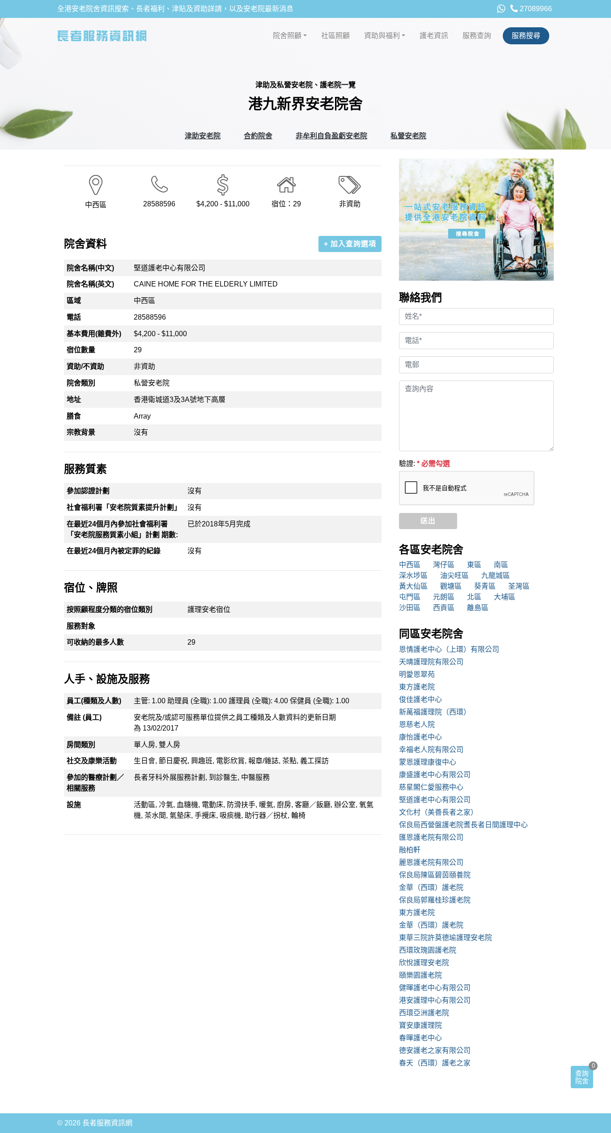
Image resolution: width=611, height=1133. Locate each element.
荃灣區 (519, 586)
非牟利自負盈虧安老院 (331, 136)
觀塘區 (451, 586)
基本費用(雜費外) (94, 334)
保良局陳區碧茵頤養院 (435, 875)
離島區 (477, 607)
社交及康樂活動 (92, 761)
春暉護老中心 (420, 1038)
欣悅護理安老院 (424, 962)
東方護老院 (417, 687)
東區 (474, 565)
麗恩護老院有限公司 (431, 862)
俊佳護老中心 (420, 699)
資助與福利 (382, 35)
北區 (474, 597)
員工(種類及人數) (94, 701)
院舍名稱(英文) (90, 284)
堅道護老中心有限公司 (435, 800)
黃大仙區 (413, 586)
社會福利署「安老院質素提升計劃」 (124, 507)
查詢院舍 (582, 1077)
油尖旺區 (454, 575)
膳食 (74, 416)
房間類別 (81, 744)
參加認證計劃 (88, 491)
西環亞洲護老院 (424, 1013)
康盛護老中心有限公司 (435, 774)
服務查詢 (476, 35)
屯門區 (409, 597)
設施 (74, 804)
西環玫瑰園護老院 (427, 950)
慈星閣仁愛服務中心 (431, 787)
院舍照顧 (287, 35)
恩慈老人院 (417, 724)
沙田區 (409, 607)
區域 (74, 300)
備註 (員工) (84, 717)
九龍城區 (495, 575)
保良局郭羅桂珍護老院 (435, 900)
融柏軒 (409, 850)
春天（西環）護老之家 (435, 1063)
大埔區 (504, 597)
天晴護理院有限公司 (431, 662)
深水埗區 (413, 575)
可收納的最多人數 (95, 642)
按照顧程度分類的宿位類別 (110, 609)
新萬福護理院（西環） (435, 712)
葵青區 (485, 586)
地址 (74, 399)
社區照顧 (335, 35)
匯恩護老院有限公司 (431, 837)
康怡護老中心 (420, 737)
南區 (501, 565)
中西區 (409, 565)
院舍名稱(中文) (90, 268)
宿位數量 (81, 350)
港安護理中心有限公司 (435, 1000)
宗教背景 (81, 432)
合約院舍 (258, 136)
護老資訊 (434, 35)
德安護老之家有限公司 (435, 1050)
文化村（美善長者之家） (438, 812)
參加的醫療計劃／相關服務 (95, 783)
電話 (74, 317)
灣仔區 (443, 565)
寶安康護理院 (420, 1025)
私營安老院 (408, 136)
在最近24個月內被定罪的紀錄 (114, 551)
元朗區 (443, 597)
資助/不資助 (85, 366)
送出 (428, 521)
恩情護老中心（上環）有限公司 (449, 649)
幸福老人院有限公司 (431, 749)
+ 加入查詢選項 (350, 244)
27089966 (535, 9)
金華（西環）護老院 (431, 887)
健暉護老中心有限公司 (435, 988)
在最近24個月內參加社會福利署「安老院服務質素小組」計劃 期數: (122, 529)
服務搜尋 (526, 35)
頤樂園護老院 (420, 975)
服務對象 (81, 626)
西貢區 (443, 607)
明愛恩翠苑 (417, 674)
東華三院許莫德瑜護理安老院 (445, 937)
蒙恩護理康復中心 (427, 762)
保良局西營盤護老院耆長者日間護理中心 (463, 825)
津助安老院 (203, 136)
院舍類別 (81, 383)
